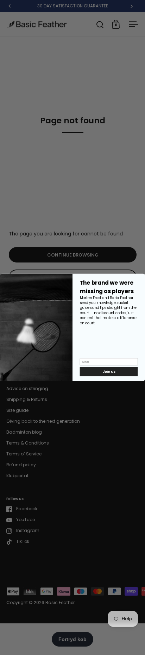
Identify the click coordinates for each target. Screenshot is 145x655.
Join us (108, 371)
